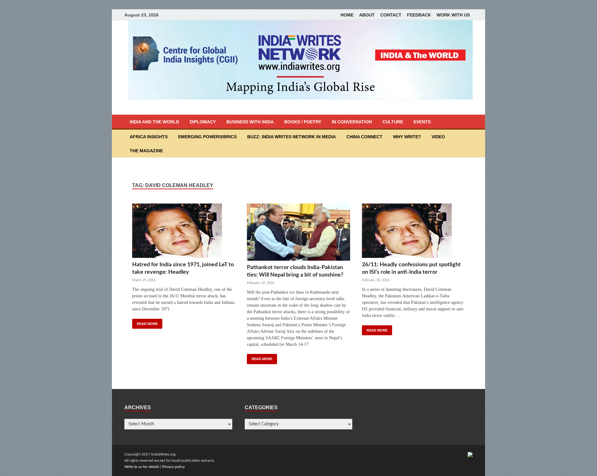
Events (422, 121)
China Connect (364, 136)
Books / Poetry (302, 121)
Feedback (419, 14)
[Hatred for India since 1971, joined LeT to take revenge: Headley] (183, 232)
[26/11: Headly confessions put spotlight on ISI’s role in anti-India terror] (413, 232)
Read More (147, 324)
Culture (392, 121)
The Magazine (146, 150)
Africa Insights (149, 136)
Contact (390, 14)
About (367, 14)
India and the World (154, 121)
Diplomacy (203, 121)
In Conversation (352, 121)
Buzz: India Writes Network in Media (291, 136)
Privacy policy (173, 467)
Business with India (250, 121)
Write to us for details (141, 467)
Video (438, 136)
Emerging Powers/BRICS (207, 136)
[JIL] (470, 454)
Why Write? (407, 136)
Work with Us (453, 14)
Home (347, 14)
